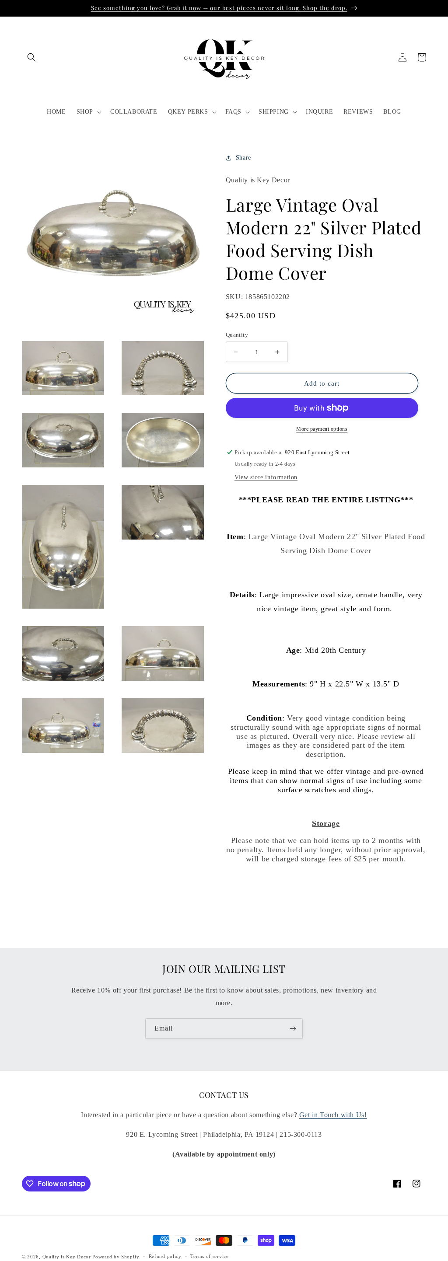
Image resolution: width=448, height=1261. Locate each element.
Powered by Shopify (116, 1256)
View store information (266, 477)
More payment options (321, 429)
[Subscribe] (292, 1028)
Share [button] (243, 157)
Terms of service (209, 1256)
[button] (31, 57)
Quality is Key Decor (66, 1256)
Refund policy (165, 1256)
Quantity (237, 334)
